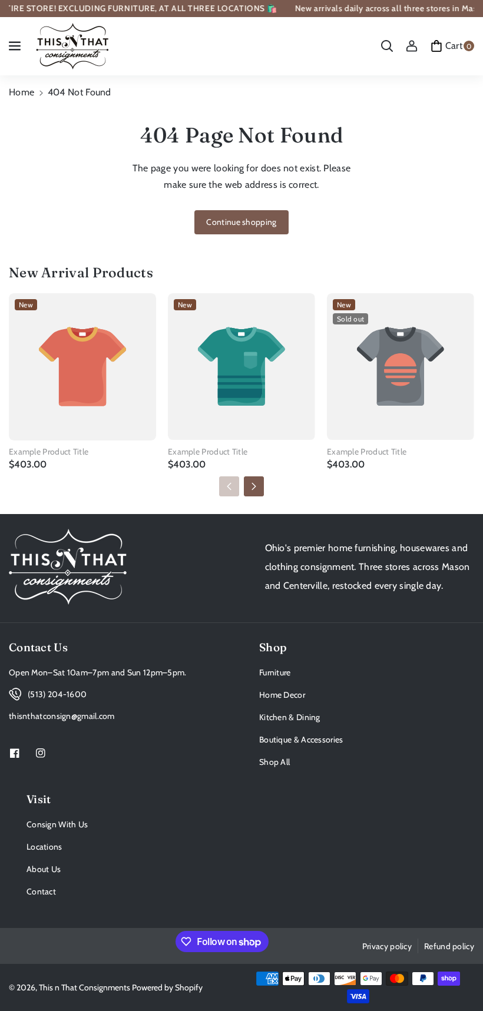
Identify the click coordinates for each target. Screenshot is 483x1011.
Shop (273, 647)
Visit (39, 799)
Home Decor (282, 695)
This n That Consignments (84, 987)
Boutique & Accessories (301, 739)
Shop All (274, 762)
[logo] (68, 567)
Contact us (38, 647)
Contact (41, 891)
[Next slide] (254, 486)
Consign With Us (57, 824)
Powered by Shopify (167, 987)
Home (21, 92)
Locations (44, 846)
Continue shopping (241, 222)
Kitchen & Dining (289, 717)
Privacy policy (387, 946)
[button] (16, 46)
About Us (44, 869)
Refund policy (449, 946)
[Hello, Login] (412, 46)
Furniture (275, 672)
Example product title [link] (48, 451)
